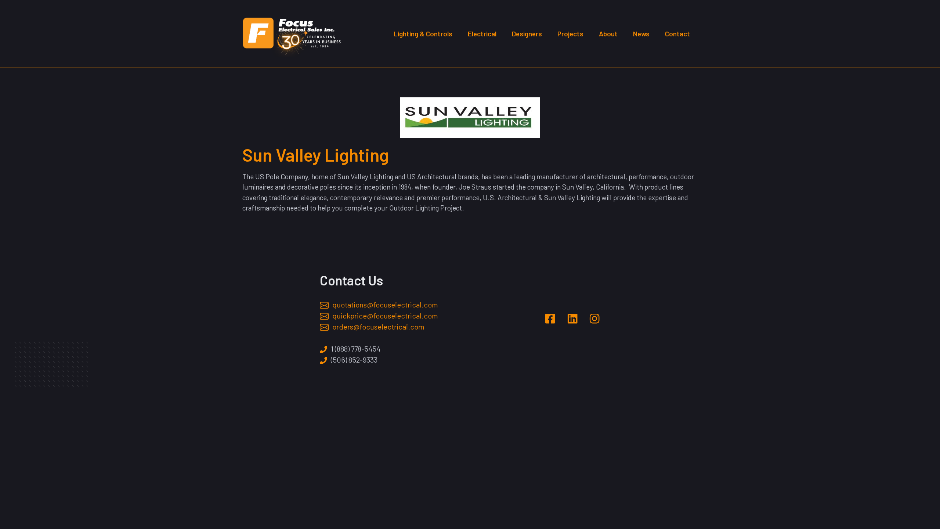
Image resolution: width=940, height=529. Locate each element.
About (608, 33)
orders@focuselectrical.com (378, 326)
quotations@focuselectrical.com (385, 304)
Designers (527, 33)
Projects (570, 33)
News (641, 33)
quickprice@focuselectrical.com (385, 315)
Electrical (482, 33)
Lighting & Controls (423, 33)
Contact (677, 33)
